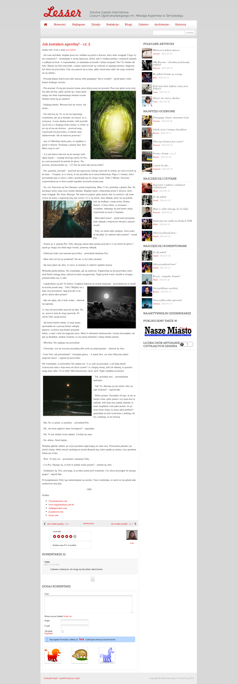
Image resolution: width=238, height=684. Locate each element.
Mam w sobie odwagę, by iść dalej (170, 208)
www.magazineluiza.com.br (61, 504)
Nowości (60, 24)
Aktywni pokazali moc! (164, 232)
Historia (180, 24)
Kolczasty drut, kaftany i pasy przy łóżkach (170, 87)
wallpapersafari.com (58, 508)
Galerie (141, 25)
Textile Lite (67, 616)
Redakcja (110, 25)
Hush (155, 190)
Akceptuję (49, 632)
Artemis (156, 53)
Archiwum (160, 25)
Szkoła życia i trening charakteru (170, 129)
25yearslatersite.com (58, 500)
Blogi (128, 24)
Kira (155, 77)
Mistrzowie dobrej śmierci (166, 50)
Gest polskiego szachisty (165, 288)
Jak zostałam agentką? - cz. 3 (122, 523)
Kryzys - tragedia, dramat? (167, 276)
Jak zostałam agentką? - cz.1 (58, 523)
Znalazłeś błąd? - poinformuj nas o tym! (62, 678)
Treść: (47, 594)
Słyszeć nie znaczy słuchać (166, 98)
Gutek (155, 200)
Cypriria (157, 168)
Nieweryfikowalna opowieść (167, 300)
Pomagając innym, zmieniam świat (171, 117)
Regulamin (49, 633)
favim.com (53, 515)
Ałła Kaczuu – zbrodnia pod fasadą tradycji (171, 63)
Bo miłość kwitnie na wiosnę (167, 74)
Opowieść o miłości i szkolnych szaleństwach (169, 186)
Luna (155, 91)
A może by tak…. (161, 165)
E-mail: (47, 626)
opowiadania (71, 49)
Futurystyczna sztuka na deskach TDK (172, 220)
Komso (156, 132)
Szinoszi (156, 67)
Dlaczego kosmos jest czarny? (168, 141)
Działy (94, 25)
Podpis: (47, 621)
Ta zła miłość (159, 196)
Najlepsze (78, 24)
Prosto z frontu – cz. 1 (164, 153)
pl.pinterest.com (56, 511)
